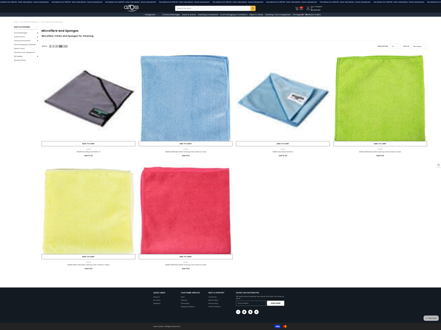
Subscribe (276, 303)
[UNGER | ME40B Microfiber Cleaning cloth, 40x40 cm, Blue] (186, 99)
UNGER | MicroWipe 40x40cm (283, 152)
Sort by (406, 46)
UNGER (88, 149)
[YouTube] (256, 312)
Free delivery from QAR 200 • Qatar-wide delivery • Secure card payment (77, 2)
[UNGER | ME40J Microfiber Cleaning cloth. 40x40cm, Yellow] (88, 212)
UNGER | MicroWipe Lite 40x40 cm (88, 152)
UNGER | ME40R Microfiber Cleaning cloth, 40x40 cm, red (185, 265)
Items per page (382, 46)
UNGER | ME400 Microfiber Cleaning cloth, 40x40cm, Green (380, 152)
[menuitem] (26, 33)
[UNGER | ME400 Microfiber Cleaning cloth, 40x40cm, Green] (380, 99)
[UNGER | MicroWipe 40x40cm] (283, 99)
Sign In (312, 7)
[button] (26, 37)
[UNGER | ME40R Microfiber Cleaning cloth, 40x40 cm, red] (186, 212)
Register (319, 7)
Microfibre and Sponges (29, 22)
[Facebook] (238, 312)
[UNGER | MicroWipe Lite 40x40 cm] (88, 99)
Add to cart (88, 144)
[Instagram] (244, 312)
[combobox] (212, 8)
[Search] (215, 8)
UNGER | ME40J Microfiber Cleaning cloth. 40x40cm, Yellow (88, 265)
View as (44, 46)
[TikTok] (250, 312)
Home (16, 22)
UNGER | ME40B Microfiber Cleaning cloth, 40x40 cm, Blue (185, 152)
